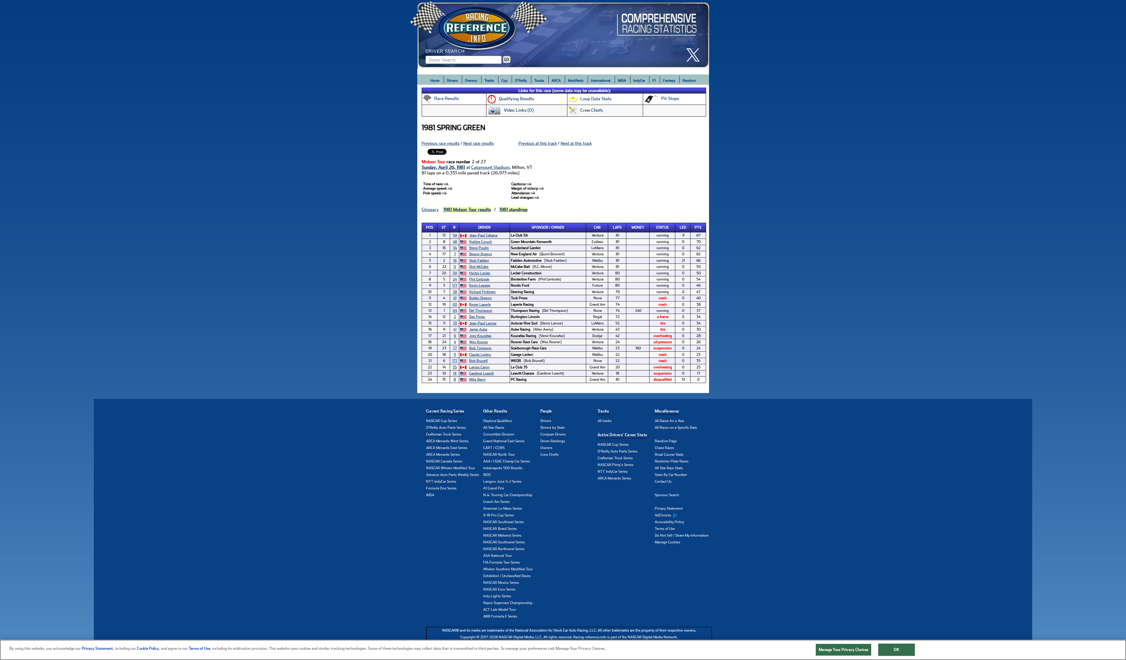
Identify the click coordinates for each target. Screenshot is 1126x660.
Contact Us (663, 481)
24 (455, 279)
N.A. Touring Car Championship (507, 495)
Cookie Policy (148, 648)
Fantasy (669, 81)
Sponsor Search (667, 495)
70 (455, 323)
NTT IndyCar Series (441, 481)
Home (435, 81)
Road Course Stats (669, 455)
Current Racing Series (445, 411)
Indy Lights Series (497, 596)
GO (506, 59)
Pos (429, 227)
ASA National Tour (497, 556)
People (546, 411)
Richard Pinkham (482, 292)
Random (689, 81)
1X (455, 373)
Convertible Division (498, 434)
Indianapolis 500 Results (503, 468)
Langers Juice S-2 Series (502, 481)
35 (455, 367)
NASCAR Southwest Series (504, 542)
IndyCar (639, 81)
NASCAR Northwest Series (504, 549)
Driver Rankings (552, 441)
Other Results (495, 411)
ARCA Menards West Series (447, 441)
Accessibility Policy (669, 522)
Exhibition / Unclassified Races (507, 576)
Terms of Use (665, 529)
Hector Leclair (479, 273)
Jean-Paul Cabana (483, 235)
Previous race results (440, 143)
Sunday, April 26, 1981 (443, 167)
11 (455, 355)
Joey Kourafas (480, 336)
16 (455, 260)
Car (597, 227)
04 (455, 311)
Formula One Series (441, 488)
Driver (484, 227)
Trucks (539, 81)
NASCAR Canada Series (444, 461)
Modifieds (576, 81)
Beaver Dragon (480, 254)
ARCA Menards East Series (446, 448)
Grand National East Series (504, 441)
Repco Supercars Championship (508, 603)
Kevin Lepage (479, 285)
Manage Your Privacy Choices (844, 649)
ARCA (556, 81)
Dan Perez (477, 317)
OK (896, 649)
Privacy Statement (669, 508)
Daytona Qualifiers (497, 421)
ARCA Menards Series (443, 455)
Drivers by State (552, 428)
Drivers (452, 81)
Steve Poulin (479, 248)
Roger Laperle (480, 304)
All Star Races (493, 428)
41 (455, 329)
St (444, 227)
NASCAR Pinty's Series (615, 465)
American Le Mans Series (502, 508)
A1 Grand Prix (493, 488)
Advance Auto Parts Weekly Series (452, 475)
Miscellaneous (667, 411)
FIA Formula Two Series (501, 562)
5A (455, 235)
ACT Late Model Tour (499, 610)
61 (455, 298)
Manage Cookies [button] (667, 542)
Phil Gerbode (479, 279)
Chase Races (664, 448)
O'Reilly (521, 81)
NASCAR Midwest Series (502, 535)
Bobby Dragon (480, 298)
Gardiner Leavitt (481, 373)
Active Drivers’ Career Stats (622, 435)
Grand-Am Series (496, 502)
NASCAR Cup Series (441, 421)
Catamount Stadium (490, 167)
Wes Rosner (478, 342)
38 (455, 292)
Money (638, 227)
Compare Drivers (553, 434)
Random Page (666, 441)
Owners (471, 81)
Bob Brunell (478, 361)
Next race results (478, 143)
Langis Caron (479, 367)
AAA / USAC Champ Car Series (506, 461)
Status (662, 227)
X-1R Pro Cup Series (498, 515)
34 (455, 248)
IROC (487, 475)
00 (454, 304)
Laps (617, 227)
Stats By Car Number (671, 475)
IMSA (622, 81)
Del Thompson (480, 311)
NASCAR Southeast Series (503, 522)
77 (455, 348)
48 (455, 242)
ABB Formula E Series (500, 616)
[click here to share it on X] (695, 55)
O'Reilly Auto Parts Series (446, 428)
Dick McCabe (479, 267)
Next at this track (576, 143)
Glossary (430, 209)
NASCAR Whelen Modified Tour (450, 468)
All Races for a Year (669, 421)
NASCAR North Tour (499, 455)
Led (683, 227)
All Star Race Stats (669, 468)
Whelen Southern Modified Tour (508, 569)
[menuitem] (683, 515)
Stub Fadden (479, 260)
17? (454, 285)
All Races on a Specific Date (676, 428)
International (601, 81)
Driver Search (445, 51)
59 (455, 273)
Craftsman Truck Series (443, 434)
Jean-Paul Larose (482, 323)
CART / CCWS (494, 448)
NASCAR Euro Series (499, 589)
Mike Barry (477, 379)
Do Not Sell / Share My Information (682, 535)
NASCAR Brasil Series (500, 529)
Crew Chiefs (549, 455)
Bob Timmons (480, 348)
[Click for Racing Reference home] (563, 34)
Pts (698, 227)
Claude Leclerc (480, 355)
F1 (654, 81)
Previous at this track (537, 143)
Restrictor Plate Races (672, 461)
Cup (504, 81)
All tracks (605, 421)
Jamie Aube (478, 329)
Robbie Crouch (480, 242)
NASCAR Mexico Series (501, 583)
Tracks (489, 81)
